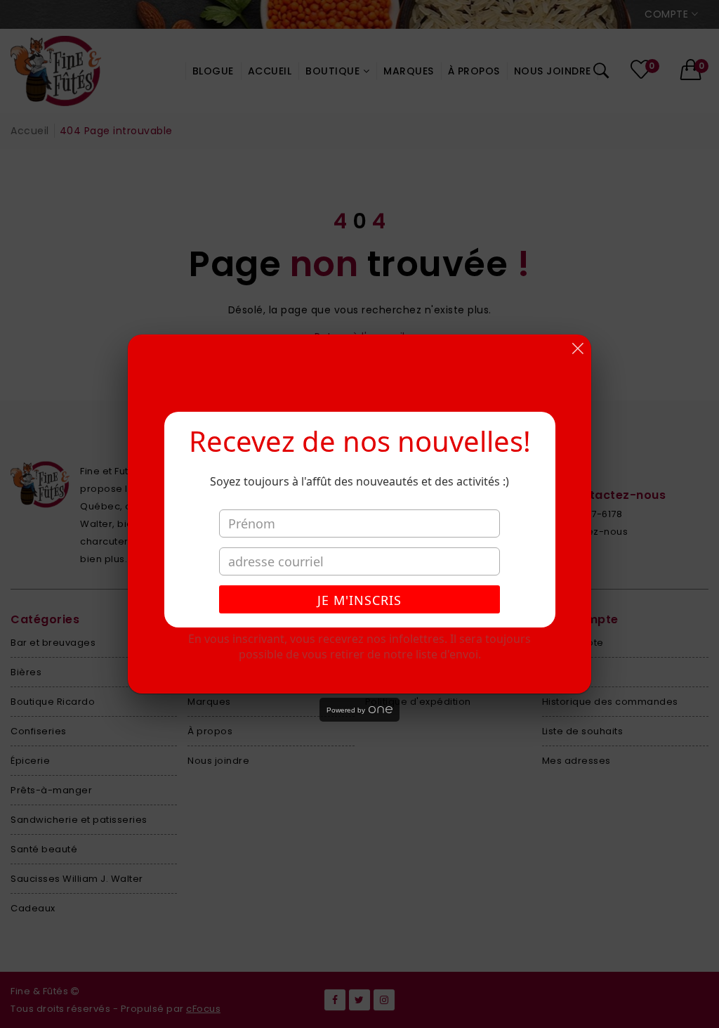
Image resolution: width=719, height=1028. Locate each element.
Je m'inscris (359, 600)
